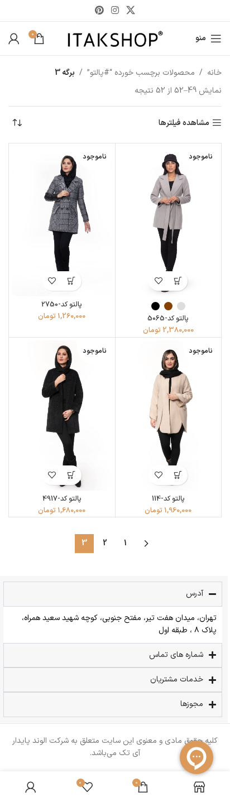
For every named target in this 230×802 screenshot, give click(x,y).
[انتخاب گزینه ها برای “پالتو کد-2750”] (72, 281)
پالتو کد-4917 (62, 498)
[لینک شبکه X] (131, 11)
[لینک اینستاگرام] (114, 11)
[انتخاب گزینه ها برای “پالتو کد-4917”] (72, 475)
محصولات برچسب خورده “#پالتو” (141, 73)
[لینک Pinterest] (99, 11)
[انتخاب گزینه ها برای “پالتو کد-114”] (178, 475)
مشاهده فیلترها (184, 123)
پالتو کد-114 (168, 498)
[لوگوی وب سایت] (115, 38)
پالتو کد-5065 (168, 318)
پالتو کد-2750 (61, 304)
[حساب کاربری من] (14, 38)
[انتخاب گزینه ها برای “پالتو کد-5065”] (178, 281)
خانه (214, 73)
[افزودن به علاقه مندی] (158, 281)
